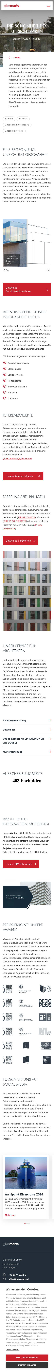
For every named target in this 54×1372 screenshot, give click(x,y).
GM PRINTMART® (26, 517)
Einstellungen (27, 1365)
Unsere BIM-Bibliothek (19, 864)
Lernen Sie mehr (12, 1349)
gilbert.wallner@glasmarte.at (17, 458)
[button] (47, 270)
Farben (9, 119)
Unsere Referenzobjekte (19, 476)
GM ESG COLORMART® (14, 521)
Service (23, 119)
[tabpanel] (26, 1187)
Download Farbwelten (18, 540)
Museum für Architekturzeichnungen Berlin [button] (11, 260)
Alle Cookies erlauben (27, 1357)
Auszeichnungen (14, 131)
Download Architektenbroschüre (18, 289)
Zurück (16, 57)
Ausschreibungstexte (17, 125)
